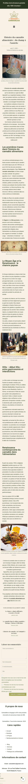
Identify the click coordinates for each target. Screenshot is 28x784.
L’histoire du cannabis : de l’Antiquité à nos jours (14, 632)
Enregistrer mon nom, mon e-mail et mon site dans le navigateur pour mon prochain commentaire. (14, 680)
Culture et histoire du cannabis (15, 50)
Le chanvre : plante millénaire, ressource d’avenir (14, 612)
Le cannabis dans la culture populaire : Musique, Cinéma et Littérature (14, 622)
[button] (14, 27)
